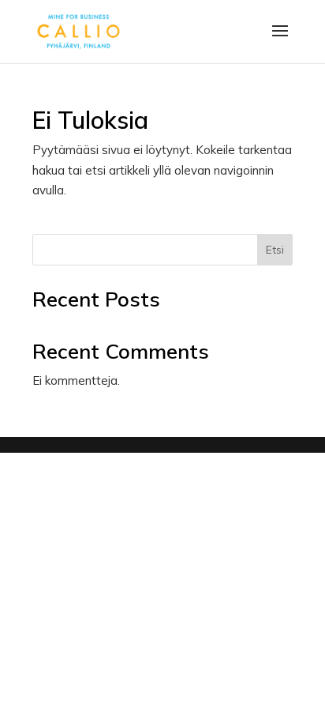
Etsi (275, 250)
